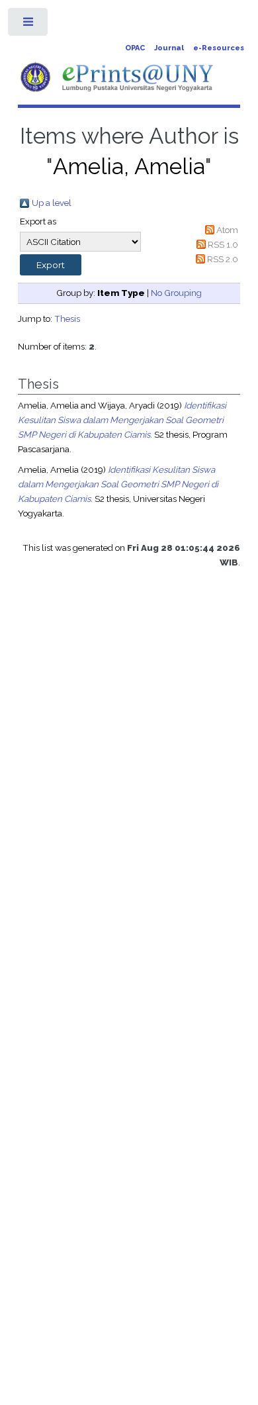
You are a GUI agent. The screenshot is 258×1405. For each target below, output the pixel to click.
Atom (227, 229)
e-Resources (218, 48)
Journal (169, 48)
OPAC (135, 48)
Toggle (29, 25)
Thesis (67, 318)
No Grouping (176, 292)
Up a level (51, 202)
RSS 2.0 (222, 259)
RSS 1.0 (223, 244)
